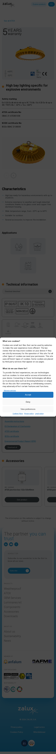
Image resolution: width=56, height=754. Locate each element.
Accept (28, 395)
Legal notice (39, 413)
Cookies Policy (18, 413)
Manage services (10, 390)
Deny (28, 402)
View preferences (28, 409)
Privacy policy (29, 413)
